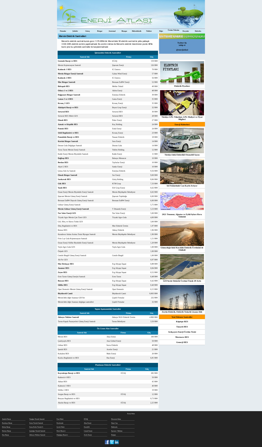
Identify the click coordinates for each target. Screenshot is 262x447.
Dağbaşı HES (63, 158)
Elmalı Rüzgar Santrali (67, 175)
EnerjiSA (87, 427)
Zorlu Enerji (88, 435)
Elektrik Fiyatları (182, 86)
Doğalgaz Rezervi (62, 435)
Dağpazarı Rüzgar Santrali (69, 95)
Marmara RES (182, 337)
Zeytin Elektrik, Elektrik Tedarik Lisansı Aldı (182, 312)
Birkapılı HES (64, 86)
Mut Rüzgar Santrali (66, 82)
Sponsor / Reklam (116, 431)
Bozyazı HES (63, 281)
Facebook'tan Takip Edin (107, 442)
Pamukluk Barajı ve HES (68, 137)
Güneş (87, 31)
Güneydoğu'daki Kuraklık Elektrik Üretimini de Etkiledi (182, 249)
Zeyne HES (62, 272)
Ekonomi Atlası (116, 419)
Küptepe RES (182, 321)
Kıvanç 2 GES (64, 103)
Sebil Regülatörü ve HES (68, 133)
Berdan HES (63, 162)
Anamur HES (63, 268)
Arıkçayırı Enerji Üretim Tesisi (182, 332)
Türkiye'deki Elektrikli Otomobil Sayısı (182, 155)
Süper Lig (114, 423)
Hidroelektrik (136, 31)
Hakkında (114, 427)
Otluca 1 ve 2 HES (65, 91)
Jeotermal (112, 31)
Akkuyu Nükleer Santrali (68, 317)
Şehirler (75, 31)
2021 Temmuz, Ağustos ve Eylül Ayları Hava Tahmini (182, 215)
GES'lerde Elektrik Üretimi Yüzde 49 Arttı (182, 281)
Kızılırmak (60, 423)
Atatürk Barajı (6, 419)
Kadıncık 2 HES (64, 78)
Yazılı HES (62, 188)
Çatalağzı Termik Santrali (37, 431)
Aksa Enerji (87, 423)
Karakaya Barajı (7, 423)
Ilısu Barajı (5, 435)
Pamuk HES (63, 129)
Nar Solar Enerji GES (67, 213)
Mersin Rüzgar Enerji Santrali (70, 74)
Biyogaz (124, 31)
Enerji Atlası (131, 413)
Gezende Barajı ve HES (67, 61)
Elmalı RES (63, 120)
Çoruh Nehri (61, 427)
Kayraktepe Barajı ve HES (69, 373)
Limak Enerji (88, 431)
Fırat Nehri (60, 419)
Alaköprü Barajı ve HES (68, 107)
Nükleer (149, 31)
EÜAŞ (86, 419)
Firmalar (63, 31)
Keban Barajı (6, 427)
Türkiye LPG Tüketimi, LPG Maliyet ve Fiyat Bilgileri (182, 118)
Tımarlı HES (182, 327)
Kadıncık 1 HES (64, 69)
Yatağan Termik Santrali (36, 419)
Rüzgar (99, 31)
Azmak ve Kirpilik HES (68, 124)
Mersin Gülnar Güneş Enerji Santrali (73, 209)
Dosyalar (186, 31)
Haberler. (198, 31)
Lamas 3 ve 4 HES (65, 99)
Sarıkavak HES (64, 179)
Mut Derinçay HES (66, 264)
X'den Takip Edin (112, 442)
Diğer (161, 31)
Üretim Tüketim (173, 30)
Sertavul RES (63, 112)
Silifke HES (63, 285)
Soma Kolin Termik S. (36, 427)
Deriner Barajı (6, 431)
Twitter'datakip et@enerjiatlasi (182, 46)
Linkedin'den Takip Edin (116, 442)
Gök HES (62, 184)
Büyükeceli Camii (65, 293)
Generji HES (182, 342)
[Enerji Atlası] (131, 14)
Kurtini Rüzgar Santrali (68, 141)
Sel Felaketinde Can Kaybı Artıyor (182, 186)
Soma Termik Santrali (36, 423)
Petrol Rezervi (61, 431)
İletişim (113, 435)
